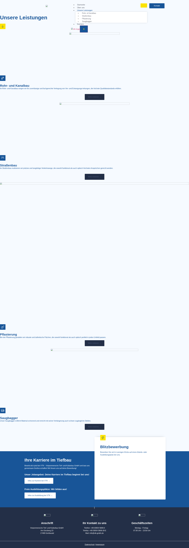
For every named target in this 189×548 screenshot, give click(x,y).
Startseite (81, 5)
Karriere (80, 24)
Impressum (100, 544)
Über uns (81, 8)
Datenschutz (89, 544)
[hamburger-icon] (144, 5)
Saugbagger (87, 21)
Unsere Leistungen (84, 10)
